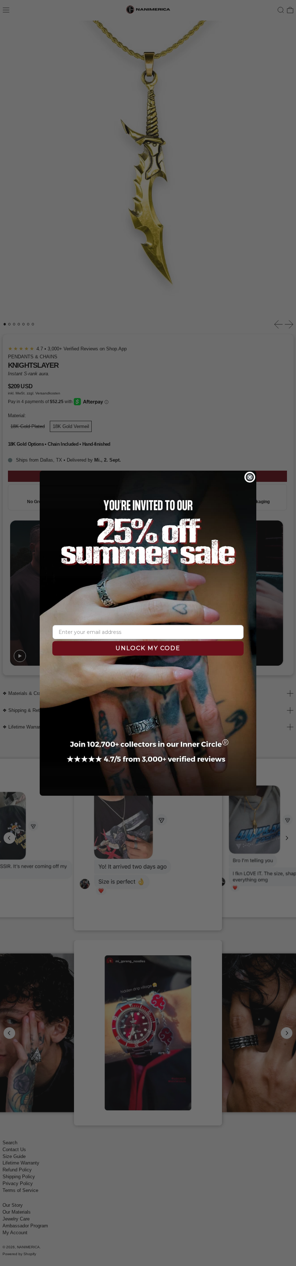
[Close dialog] (249, 477)
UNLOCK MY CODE (148, 648)
